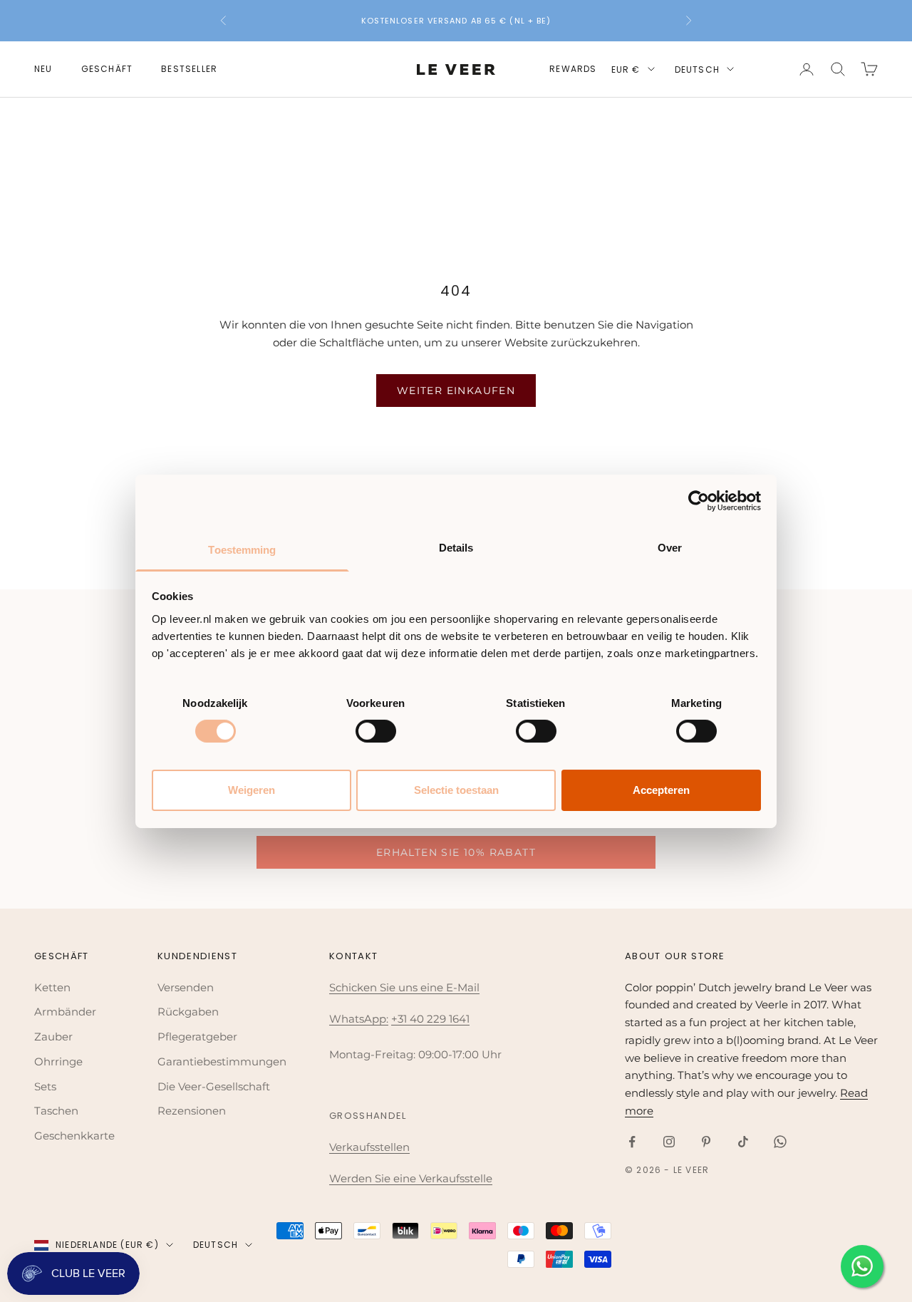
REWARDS (572, 69)
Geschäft (107, 69)
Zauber (53, 1036)
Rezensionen (191, 1110)
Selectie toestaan (456, 790)
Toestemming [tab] (242, 549)
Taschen (56, 1110)
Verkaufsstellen (369, 1147)
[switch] (376, 731)
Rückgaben (188, 1011)
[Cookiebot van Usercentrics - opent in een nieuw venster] (698, 501)
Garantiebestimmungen (221, 1061)
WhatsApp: (358, 1018)
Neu (43, 69)
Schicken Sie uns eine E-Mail (404, 987)
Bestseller (189, 69)
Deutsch (697, 69)
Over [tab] (670, 547)
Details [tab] (456, 547)
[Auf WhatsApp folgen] (780, 1142)
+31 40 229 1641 (430, 1018)
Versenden (185, 987)
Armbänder (65, 1011)
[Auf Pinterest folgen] (706, 1142)
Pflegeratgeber (197, 1036)
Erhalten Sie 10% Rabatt (456, 852)
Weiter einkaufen (456, 390)
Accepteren (661, 790)
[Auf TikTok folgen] (743, 1142)
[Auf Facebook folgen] (632, 1142)
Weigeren (251, 790)
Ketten (52, 987)
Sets (45, 1086)
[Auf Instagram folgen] (669, 1142)
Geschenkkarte (74, 1135)
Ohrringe (58, 1061)
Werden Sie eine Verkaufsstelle (410, 1178)
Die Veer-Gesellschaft (213, 1086)
